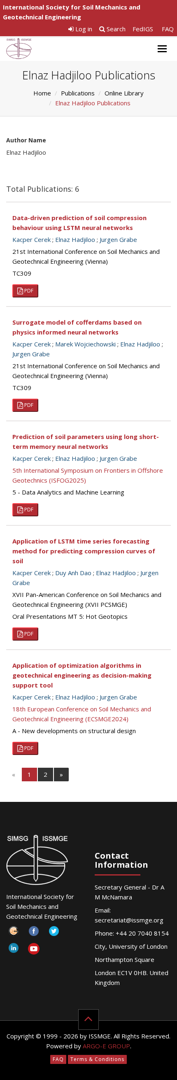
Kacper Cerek (31, 239)
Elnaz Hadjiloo (75, 239)
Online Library (124, 93)
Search (115, 29)
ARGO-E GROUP (106, 1046)
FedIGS (143, 29)
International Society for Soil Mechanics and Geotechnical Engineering (71, 12)
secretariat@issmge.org (129, 920)
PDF (28, 290)
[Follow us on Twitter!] (54, 933)
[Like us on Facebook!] (33, 933)
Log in (83, 29)
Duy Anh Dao (73, 573)
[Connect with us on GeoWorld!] (13, 933)
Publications (78, 93)
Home (42, 93)
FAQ (168, 29)
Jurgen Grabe (118, 239)
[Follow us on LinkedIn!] (13, 950)
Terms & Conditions (97, 1059)
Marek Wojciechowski (85, 344)
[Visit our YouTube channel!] (33, 950)
